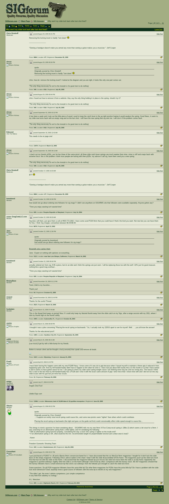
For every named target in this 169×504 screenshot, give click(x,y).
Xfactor (9, 406)
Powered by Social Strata (85, 486)
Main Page (25, 21)
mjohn (9, 323)
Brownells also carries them (39, 249)
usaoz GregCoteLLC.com (16, 217)
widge (8, 382)
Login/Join (158, 29)
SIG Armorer (39, 21)
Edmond (9, 132)
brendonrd (10, 199)
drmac (9, 62)
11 (163, 23)
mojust (9, 297)
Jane (8, 231)
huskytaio (10, 309)
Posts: (33, 57)
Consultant (10, 452)
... (160, 23)
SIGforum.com (11, 21)
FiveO (8, 361)
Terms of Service (95, 500)
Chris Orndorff (12, 33)
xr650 (8, 339)
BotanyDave (11, 281)
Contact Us (71, 500)
